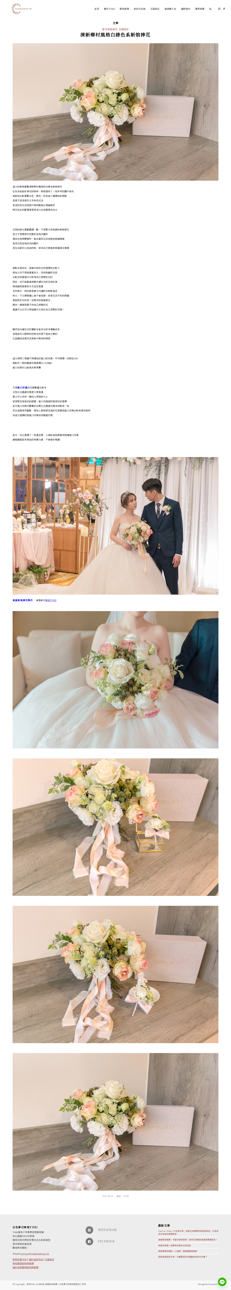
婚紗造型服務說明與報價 (25, 1267)
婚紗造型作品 (36, 1259)
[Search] (210, 8)
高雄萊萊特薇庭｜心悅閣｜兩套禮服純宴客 (177, 1251)
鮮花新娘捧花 (109, 29)
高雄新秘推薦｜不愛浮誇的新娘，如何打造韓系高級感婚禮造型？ (187, 1239)
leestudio (213, 1284)
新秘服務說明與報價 (23, 1263)
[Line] (222, 1282)
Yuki (126, 1196)
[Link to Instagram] (219, 8)
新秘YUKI (50, 600)
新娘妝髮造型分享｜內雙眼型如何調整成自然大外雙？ (182, 1256)
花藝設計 (124, 29)
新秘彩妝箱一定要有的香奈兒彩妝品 (174, 1245)
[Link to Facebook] (224, 8)
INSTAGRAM (107, 1230)
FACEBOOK (106, 1241)
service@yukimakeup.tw (34, 1253)
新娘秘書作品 (20, 1259)
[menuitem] (97, 8)
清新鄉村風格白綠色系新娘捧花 (115, 34)
